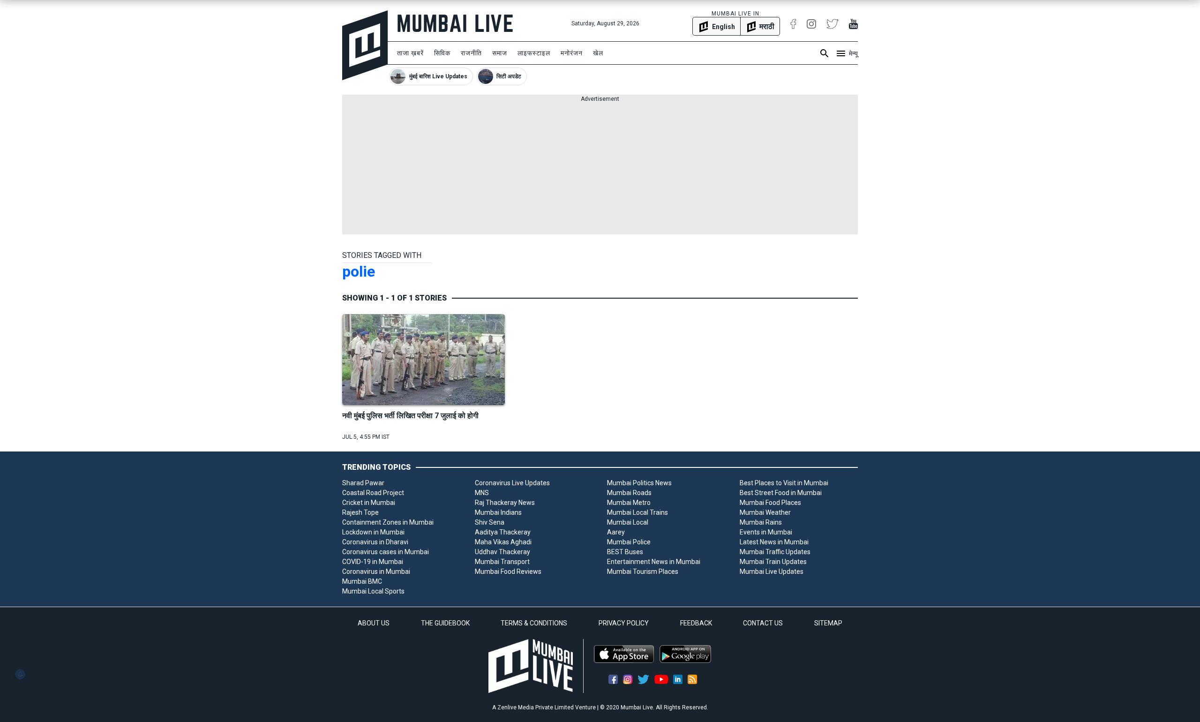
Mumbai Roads (629, 492)
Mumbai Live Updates (771, 571)
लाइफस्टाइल (534, 53)
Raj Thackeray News (505, 502)
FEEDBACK (696, 623)
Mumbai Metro (629, 502)
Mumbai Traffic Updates (775, 552)
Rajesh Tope (360, 512)
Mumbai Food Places (770, 502)
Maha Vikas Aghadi (503, 542)
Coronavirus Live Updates (512, 483)
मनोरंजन (572, 53)
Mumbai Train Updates (773, 561)
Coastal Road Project (373, 492)
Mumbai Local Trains (637, 512)
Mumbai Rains (761, 522)
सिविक (442, 53)
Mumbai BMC (362, 581)
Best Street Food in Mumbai (781, 492)
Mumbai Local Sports (373, 591)
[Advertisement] (600, 168)
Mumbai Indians (498, 512)
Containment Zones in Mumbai (388, 522)
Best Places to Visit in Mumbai (784, 483)
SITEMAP (828, 623)
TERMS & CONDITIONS (534, 623)
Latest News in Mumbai (774, 542)
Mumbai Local (627, 522)
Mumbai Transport (502, 561)
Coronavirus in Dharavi (375, 542)
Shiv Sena (489, 522)
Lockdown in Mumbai (373, 532)
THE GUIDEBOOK (445, 623)
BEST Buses (625, 552)
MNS (482, 492)
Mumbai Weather (765, 512)
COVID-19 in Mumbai (372, 561)
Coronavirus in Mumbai (376, 571)
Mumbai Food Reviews (508, 571)
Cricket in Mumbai (368, 502)
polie (358, 271)
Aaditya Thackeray (503, 532)
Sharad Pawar (363, 483)
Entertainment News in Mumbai (653, 561)
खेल (598, 53)
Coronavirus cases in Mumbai (385, 552)
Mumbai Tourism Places (642, 571)
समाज (499, 53)
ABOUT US (374, 623)
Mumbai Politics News (639, 483)
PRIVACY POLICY (624, 623)
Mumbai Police (629, 542)
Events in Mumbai (766, 532)
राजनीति (471, 53)
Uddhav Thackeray (502, 552)
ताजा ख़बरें (410, 53)
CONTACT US (763, 623)
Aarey (616, 532)
